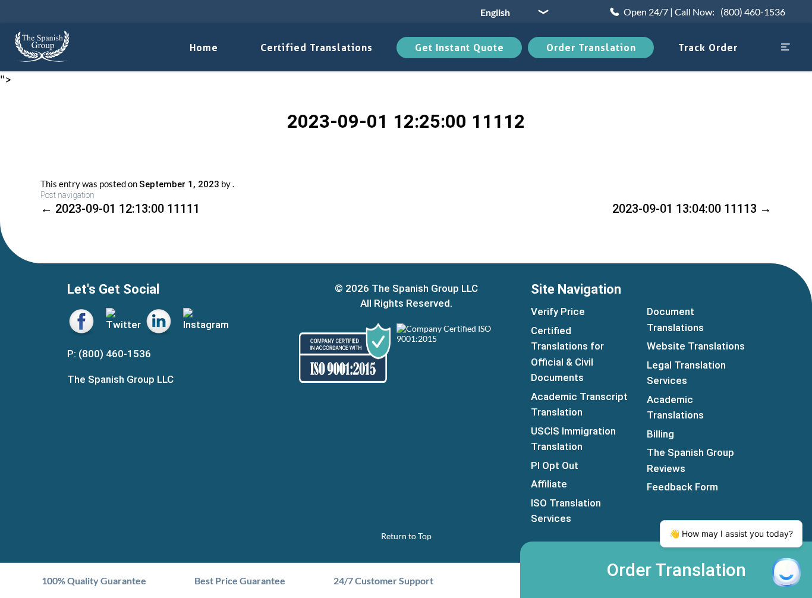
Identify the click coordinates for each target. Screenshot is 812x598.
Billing (660, 434)
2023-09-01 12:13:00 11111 (120, 209)
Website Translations (696, 346)
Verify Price (558, 311)
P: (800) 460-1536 (109, 354)
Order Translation (591, 47)
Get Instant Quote (459, 47)
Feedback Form (682, 487)
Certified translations (316, 47)
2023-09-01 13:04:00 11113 (692, 209)
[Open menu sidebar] (785, 48)
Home (204, 47)
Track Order (708, 47)
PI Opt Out (554, 465)
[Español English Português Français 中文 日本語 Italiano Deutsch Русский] (510, 12)
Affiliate (549, 484)
